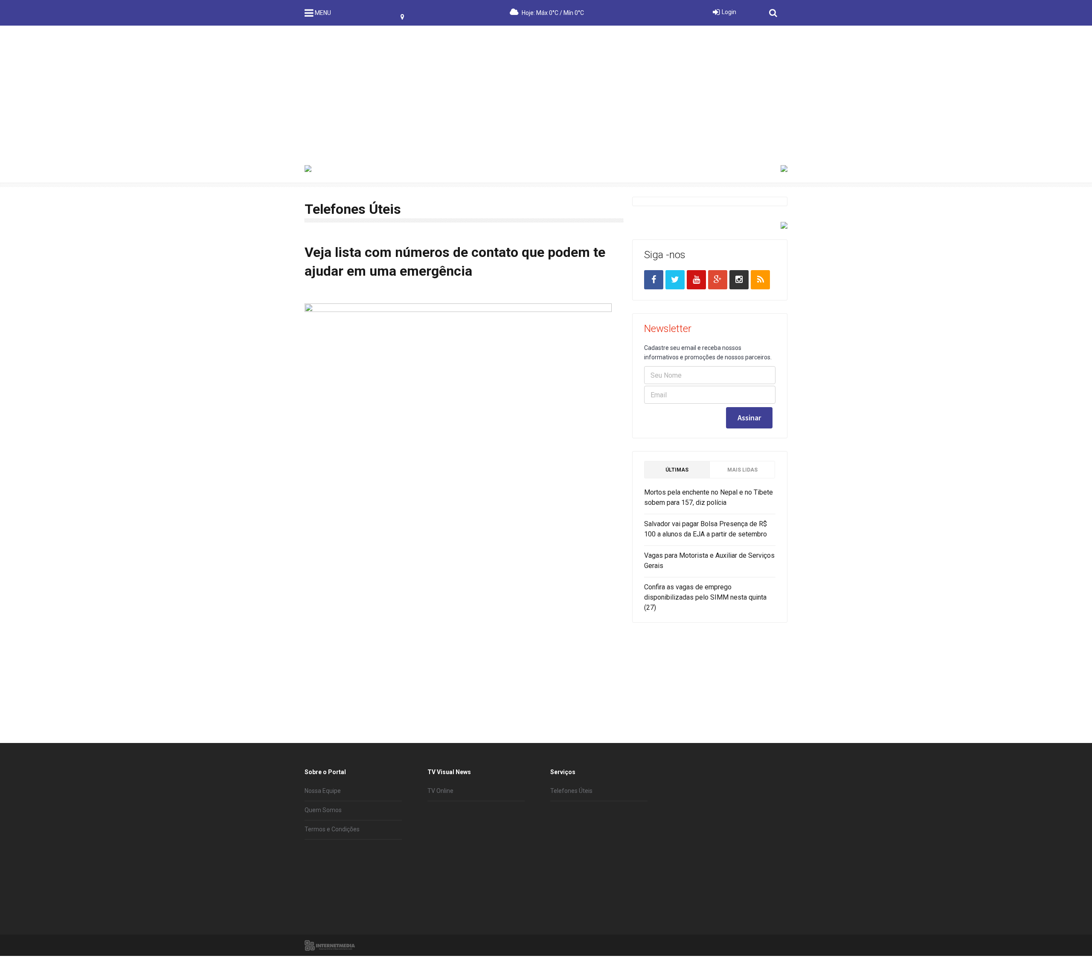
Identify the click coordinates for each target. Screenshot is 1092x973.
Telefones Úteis (571, 790)
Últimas (676, 470)
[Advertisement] (546, 89)
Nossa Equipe (323, 790)
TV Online (440, 790)
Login (729, 12)
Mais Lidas (742, 470)
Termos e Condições (332, 829)
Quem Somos (323, 810)
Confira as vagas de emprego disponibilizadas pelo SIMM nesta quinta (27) (705, 597)
